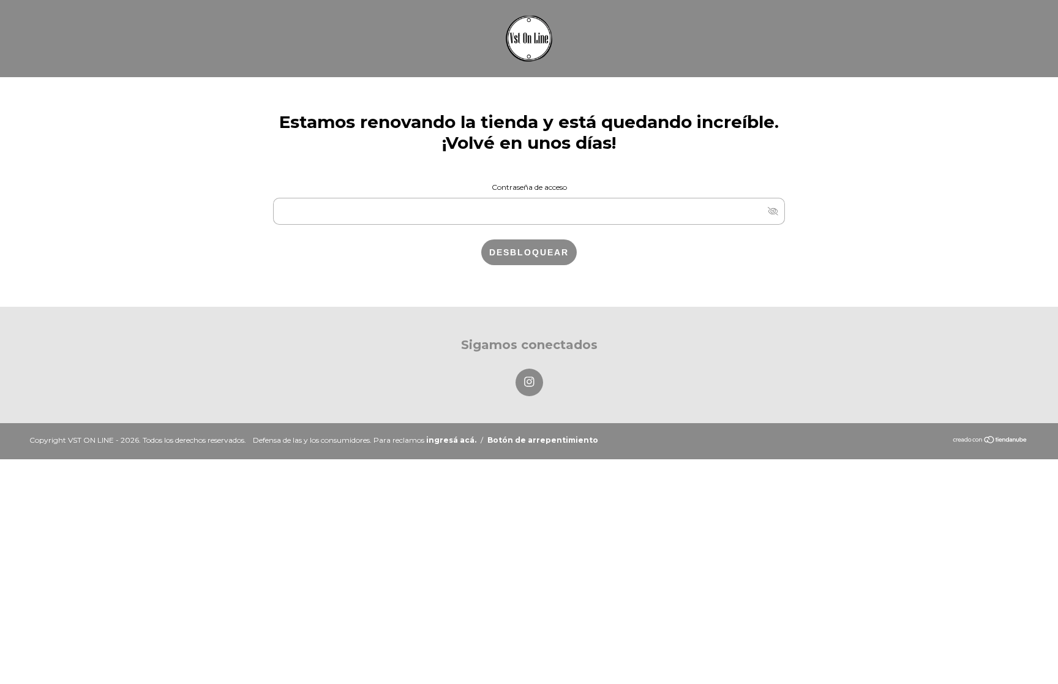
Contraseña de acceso (529, 187)
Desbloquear (529, 252)
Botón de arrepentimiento (542, 440)
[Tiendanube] (990, 440)
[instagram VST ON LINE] (529, 382)
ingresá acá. (451, 440)
